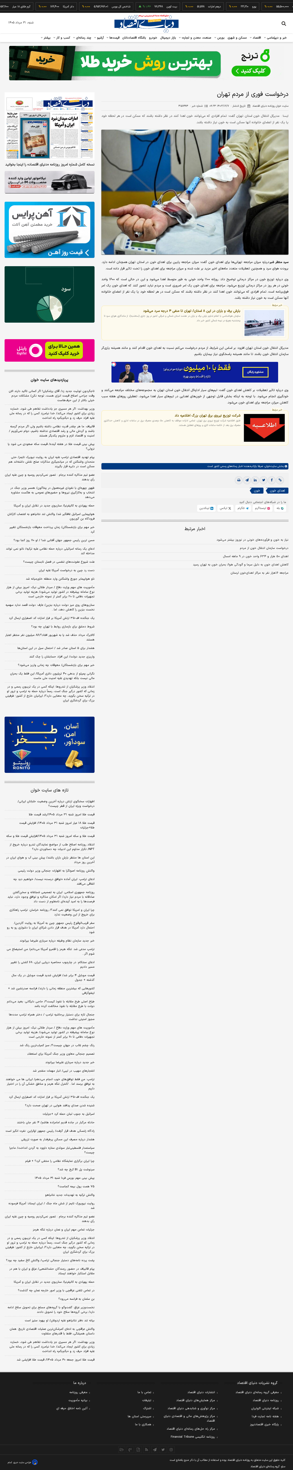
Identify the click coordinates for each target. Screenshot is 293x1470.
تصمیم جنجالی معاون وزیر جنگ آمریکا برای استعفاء (61, 1054)
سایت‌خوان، (270, 466)
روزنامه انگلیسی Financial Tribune (193, 1437)
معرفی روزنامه (78, 1392)
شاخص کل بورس (94, 7)
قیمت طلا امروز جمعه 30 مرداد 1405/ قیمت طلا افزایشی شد (56, 1360)
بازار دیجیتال (168, 38)
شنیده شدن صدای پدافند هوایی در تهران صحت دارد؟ (60, 1105)
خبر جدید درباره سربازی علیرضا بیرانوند (70, 1062)
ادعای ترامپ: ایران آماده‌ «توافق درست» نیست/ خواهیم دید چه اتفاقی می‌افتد (54, 881)
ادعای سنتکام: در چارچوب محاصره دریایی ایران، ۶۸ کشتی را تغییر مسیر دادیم (53, 964)
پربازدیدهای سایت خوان (49, 380)
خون (257, 491)
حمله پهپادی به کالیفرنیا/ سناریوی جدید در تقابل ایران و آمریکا (54, 505)
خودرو (153, 38)
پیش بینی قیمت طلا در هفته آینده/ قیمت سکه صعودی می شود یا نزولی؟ (51, 446)
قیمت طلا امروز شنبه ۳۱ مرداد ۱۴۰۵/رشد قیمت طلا (62, 814)
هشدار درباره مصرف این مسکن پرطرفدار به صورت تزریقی (58, 1139)
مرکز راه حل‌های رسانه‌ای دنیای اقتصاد (191, 1429)
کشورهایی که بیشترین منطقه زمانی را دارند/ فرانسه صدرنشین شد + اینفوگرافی (51, 990)
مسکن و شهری (237, 38)
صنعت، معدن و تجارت (196, 38)
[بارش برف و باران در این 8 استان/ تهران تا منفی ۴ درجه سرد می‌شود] (264, 323)
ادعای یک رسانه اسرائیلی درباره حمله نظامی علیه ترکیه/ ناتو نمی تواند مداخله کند (50, 551)
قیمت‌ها (113, 38)
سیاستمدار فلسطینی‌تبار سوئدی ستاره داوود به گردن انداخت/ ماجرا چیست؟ (52, 1150)
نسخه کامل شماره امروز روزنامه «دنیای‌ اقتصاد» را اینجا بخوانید (50, 164)
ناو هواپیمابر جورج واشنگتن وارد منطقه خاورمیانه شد (60, 579)
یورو (227, 7)
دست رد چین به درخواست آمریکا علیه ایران (67, 570)
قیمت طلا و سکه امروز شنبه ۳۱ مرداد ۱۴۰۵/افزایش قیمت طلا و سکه (50, 836)
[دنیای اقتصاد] (146, 23)
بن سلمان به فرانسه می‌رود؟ (76, 1299)
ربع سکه (269, 7)
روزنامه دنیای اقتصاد (266, 1400)
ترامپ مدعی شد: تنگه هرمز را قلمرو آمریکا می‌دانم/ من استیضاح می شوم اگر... (51, 951)
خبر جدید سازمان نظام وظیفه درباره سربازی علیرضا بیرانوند (57, 941)
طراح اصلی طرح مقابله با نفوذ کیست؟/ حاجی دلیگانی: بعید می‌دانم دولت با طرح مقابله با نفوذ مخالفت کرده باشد (51, 1004)
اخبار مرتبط (194, 529)
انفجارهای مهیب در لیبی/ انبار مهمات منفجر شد (64, 1071)
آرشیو (100, 38)
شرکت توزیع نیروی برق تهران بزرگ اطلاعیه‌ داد (207, 415)
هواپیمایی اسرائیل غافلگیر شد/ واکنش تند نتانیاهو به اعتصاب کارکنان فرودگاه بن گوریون (51, 516)
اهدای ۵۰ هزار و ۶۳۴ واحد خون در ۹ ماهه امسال (255, 556)
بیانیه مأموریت (77, 1400)
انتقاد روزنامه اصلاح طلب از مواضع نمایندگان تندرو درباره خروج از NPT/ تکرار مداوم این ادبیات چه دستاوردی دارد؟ (52, 847)
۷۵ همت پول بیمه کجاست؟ (76, 1186)
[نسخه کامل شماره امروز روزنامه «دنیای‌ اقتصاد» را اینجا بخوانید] (50, 126)
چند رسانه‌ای (83, 38)
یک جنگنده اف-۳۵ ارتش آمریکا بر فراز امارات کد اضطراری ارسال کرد (52, 618)
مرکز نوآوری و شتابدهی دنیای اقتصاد (191, 1408)
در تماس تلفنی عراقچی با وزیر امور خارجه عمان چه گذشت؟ (56, 1290)
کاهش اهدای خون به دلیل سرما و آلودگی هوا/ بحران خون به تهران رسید (240, 564)
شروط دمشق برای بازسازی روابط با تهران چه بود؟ (63, 626)
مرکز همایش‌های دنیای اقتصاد (195, 1400)
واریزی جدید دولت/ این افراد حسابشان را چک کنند (62, 656)
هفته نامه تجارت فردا (265, 1416)
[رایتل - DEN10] (50, 350)
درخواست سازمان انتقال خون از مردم (264, 548)
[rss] (146, 1449)
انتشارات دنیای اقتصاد (201, 1392)
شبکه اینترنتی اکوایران (265, 1408)
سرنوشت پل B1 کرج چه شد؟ (76, 1169)
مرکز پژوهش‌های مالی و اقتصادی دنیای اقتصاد (189, 1418)
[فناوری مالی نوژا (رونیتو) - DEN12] (50, 745)
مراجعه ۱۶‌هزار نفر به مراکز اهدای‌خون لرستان (259, 573)
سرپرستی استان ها (139, 1416)
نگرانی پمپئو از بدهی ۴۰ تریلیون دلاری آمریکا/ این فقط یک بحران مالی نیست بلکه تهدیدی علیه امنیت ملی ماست (52, 676)
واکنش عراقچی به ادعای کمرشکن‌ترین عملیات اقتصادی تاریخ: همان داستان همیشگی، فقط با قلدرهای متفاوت (52, 1331)
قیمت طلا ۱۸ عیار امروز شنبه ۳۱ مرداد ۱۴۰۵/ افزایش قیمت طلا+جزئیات (57, 825)
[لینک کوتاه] (280, 480)
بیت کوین (144, 7)
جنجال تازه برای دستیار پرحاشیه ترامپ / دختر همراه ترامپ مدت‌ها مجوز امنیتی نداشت (52, 1017)
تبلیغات (146, 1400)
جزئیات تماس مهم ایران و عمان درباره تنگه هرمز (64, 1229)
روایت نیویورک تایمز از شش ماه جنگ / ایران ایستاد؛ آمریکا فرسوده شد (51, 1205)
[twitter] (263, 480)
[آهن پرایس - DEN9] (50, 230)
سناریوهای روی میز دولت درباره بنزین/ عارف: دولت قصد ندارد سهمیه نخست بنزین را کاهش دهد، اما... (50, 607)
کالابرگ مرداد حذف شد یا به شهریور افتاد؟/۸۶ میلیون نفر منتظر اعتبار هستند (50, 637)
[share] (138, 1449)
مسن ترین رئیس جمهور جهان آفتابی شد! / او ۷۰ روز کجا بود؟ (54, 540)
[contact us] (130, 1449)
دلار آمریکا (41, 7)
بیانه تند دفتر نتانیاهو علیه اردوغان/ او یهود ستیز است (60, 1320)
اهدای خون (277, 491)
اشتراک (147, 1408)
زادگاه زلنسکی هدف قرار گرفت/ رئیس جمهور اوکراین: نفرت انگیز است (50, 1131)
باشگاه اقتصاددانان (134, 38)
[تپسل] (113, 364)
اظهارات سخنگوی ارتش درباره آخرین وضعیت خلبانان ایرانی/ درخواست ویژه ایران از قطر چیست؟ (56, 803)
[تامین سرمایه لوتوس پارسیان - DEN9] (50, 294)
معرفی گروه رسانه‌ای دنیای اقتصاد (257, 1392)
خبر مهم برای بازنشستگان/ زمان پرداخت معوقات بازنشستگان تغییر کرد (52, 529)
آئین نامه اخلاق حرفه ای (71, 1408)
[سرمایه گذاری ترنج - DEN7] (146, 63)
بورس (220, 38)
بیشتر (47, 38)
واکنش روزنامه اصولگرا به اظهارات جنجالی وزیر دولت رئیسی (56, 871)
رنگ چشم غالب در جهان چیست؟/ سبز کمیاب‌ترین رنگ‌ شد (57, 1045)
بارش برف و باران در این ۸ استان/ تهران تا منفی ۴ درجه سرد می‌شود (191, 310)
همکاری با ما (143, 1424)
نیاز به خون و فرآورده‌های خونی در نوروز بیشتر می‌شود (252, 540)
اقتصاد (256, 38)
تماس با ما (144, 1392)
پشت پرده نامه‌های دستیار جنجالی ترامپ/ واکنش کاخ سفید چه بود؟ (50, 1260)
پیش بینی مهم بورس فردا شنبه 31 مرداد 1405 (65, 1178)
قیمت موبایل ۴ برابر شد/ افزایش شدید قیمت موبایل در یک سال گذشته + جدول (53, 977)
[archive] (121, 1449)
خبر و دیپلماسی (276, 38)
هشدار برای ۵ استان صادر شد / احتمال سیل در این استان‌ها (56, 648)
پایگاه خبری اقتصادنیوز (264, 1424)
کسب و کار (62, 38)
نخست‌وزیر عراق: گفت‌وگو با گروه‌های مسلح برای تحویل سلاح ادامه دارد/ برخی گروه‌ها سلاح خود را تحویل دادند (51, 1309)
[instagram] (171, 1449)
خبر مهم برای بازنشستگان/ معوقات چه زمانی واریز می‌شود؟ (56, 665)
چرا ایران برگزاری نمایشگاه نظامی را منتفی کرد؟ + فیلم (60, 1161)
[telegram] (247, 480)
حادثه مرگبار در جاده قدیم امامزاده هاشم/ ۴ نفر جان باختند (56, 1122)
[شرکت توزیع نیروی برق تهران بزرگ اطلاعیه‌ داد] (264, 428)
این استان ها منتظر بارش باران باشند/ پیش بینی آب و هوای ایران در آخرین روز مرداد (50, 860)
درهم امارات (187, 7)
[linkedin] (255, 480)
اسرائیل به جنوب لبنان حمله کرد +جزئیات (69, 1114)
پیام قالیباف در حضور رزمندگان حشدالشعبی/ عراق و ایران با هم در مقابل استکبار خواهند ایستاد (52, 1271)
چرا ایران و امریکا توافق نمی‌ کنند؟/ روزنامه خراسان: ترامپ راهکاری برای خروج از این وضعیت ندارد (52, 912)
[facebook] (271, 480)
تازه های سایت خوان (49, 790)
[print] (238, 480)
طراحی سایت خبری (22, 1462)
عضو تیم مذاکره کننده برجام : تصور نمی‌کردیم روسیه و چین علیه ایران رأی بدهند (50, 477)
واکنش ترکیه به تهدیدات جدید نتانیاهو (70, 1195)
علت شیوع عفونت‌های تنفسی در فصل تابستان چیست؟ (59, 562)
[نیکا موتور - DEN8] (50, 182)
